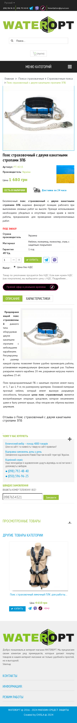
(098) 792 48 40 (22, 8)
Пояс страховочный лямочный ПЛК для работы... (38, 594)
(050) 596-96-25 (18, 476)
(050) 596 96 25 (9, 8)
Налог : (7, 267)
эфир (46, 608)
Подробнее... (60, 278)
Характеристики (38, 298)
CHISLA (40, 714)
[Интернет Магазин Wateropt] (38, 23)
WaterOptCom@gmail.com (58, 8)
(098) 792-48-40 (18, 471)
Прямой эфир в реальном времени (26, 286)
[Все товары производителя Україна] (65, 174)
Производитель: (12, 172)
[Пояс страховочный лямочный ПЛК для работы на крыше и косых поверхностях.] (38, 565)
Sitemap (7, 664)
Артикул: (8, 166)
